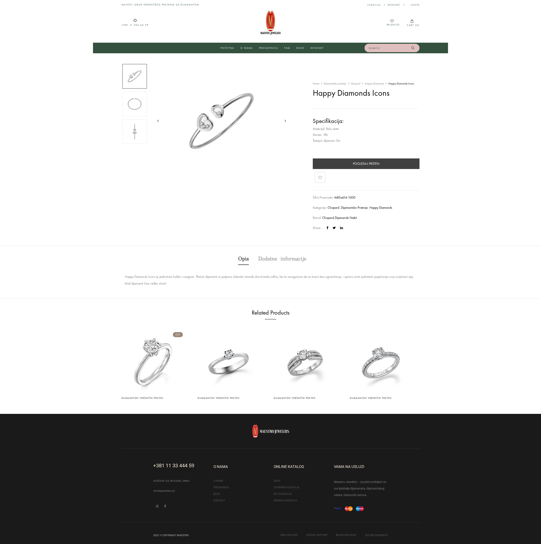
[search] (412, 48)
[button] (412, 23)
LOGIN (415, 4)
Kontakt (394, 4)
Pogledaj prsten (366, 163)
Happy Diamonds (374, 83)
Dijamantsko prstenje (335, 83)
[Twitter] (334, 228)
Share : (317, 228)
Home (316, 83)
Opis (243, 259)
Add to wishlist (320, 177)
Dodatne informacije (282, 259)
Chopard (355, 83)
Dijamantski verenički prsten (142, 398)
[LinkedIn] (341, 228)
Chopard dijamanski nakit (339, 217)
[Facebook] (327, 228)
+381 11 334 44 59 (135, 25)
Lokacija (374, 4)
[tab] (243, 260)
